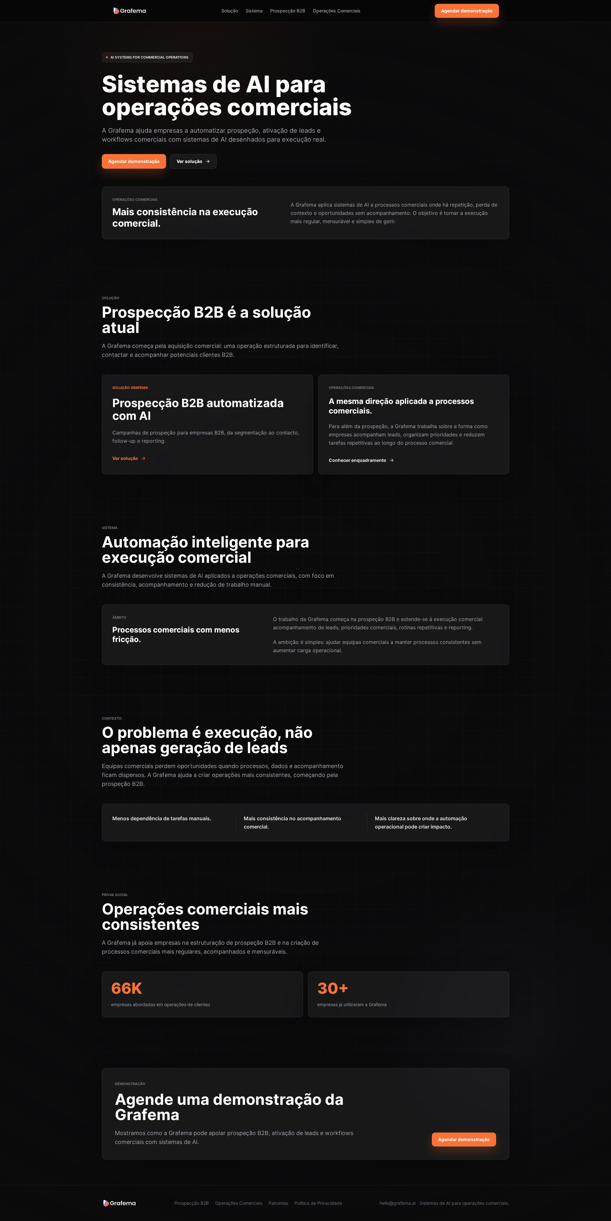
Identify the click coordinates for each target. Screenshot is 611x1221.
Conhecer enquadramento (357, 460)
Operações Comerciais (337, 10)
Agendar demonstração (467, 10)
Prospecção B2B (287, 10)
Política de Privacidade (318, 1203)
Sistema (254, 10)
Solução (229, 10)
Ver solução (189, 161)
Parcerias (278, 1203)
